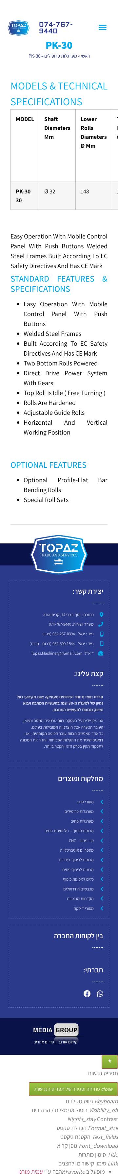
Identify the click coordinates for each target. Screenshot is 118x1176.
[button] (102, 27)
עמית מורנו (30, 1171)
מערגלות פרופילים (60, 56)
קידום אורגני (68, 1042)
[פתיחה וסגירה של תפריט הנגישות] (110, 1062)
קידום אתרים (43, 1042)
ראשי (85, 56)
